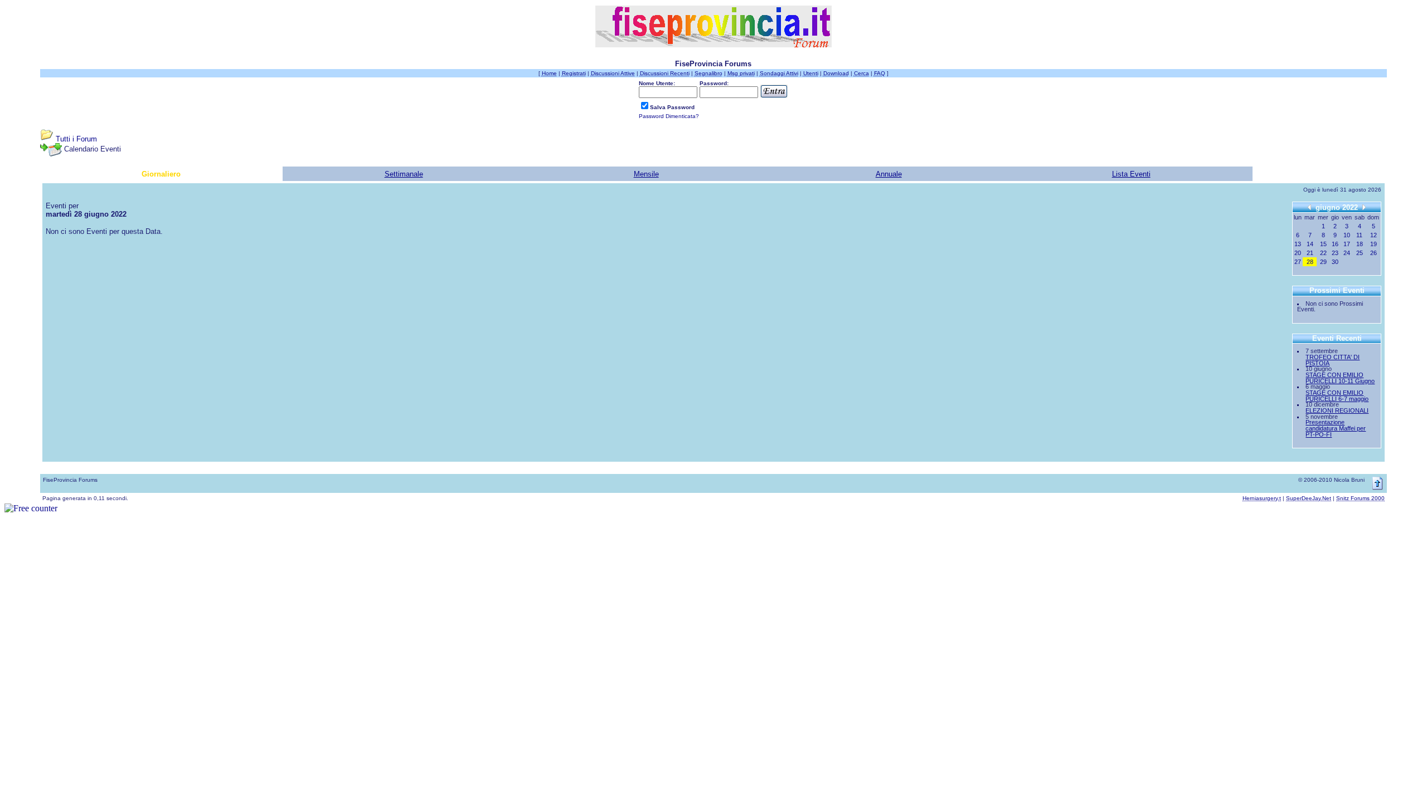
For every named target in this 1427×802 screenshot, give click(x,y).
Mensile (646, 174)
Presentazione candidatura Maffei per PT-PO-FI (1335, 428)
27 (1297, 261)
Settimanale (404, 174)
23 (1335, 253)
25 (1359, 253)
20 (1297, 253)
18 (1359, 244)
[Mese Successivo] (1364, 207)
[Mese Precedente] (1309, 207)
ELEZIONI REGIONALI (1336, 410)
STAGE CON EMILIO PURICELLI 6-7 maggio (1336, 395)
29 (1323, 261)
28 (1310, 261)
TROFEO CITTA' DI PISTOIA (1332, 360)
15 (1323, 244)
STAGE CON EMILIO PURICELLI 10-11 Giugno (1340, 377)
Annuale (889, 174)
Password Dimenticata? (669, 116)
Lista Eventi (1131, 174)
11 (1359, 235)
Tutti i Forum (76, 139)
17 (1346, 244)
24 (1346, 253)
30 (1335, 261)
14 (1310, 244)
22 (1323, 253)
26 (1373, 253)
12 (1373, 235)
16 (1335, 244)
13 (1297, 244)
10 (1346, 235)
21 (1310, 253)
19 (1373, 244)
